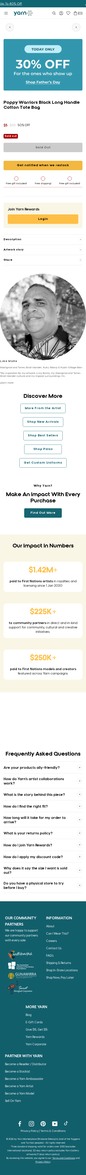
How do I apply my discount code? (33, 857)
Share (8, 260)
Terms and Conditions (63, 1158)
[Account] (61, 13)
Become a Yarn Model (19, 1093)
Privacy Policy (29, 1130)
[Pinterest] (43, 1123)
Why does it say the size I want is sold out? (35, 870)
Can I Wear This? (57, 933)
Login (43, 219)
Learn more (7, 382)
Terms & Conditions (53, 1130)
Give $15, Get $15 (37, 1029)
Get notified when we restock (43, 165)
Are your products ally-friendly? (32, 767)
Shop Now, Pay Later (60, 977)
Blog (29, 1015)
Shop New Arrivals (43, 421)
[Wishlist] (68, 13)
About (50, 926)
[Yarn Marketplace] (23, 13)
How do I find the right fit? (26, 806)
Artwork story (14, 249)
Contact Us (53, 948)
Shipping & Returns (58, 963)
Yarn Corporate (36, 1044)
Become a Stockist (17, 1071)
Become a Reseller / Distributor (25, 1064)
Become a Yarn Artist (19, 1086)
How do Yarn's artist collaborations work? (34, 781)
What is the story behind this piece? (34, 794)
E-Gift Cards (34, 1022)
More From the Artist (43, 408)
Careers (51, 941)
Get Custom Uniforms (43, 462)
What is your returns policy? (28, 833)
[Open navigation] (6, 13)
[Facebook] (19, 1123)
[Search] (54, 13)
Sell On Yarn (13, 1100)
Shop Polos (43, 449)
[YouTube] (54, 1123)
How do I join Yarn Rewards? (28, 845)
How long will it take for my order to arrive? (35, 819)
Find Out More (42, 512)
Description (12, 239)
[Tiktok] (66, 1123)
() (80, 13)
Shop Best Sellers (43, 435)
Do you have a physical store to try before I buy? (34, 885)
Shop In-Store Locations (62, 970)
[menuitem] (54, 13)
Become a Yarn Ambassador (24, 1078)
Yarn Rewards (35, 1037)
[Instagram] (31, 1123)
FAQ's (49, 955)
